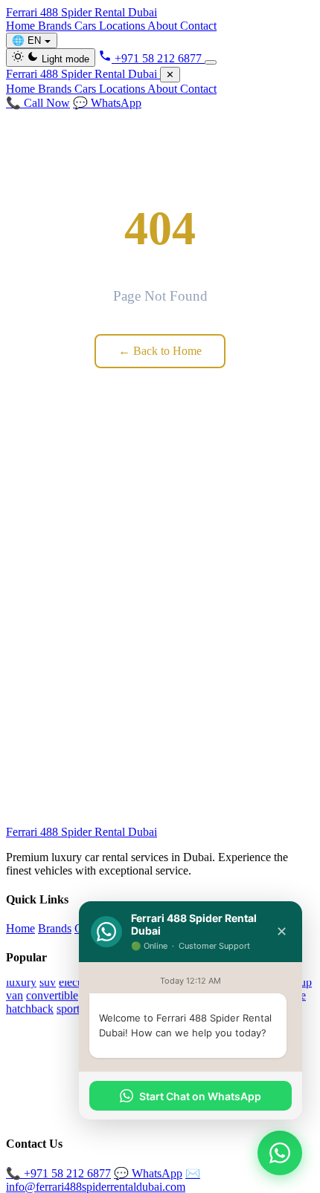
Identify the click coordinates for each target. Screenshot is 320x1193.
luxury (21, 981)
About (163, 25)
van (14, 995)
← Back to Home (160, 350)
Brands (56, 25)
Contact (198, 25)
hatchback (30, 1008)
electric (75, 981)
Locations (123, 25)
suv (47, 981)
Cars (86, 25)
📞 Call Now (38, 103)
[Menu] (211, 62)
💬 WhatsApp (107, 103)
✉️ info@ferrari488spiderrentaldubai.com (103, 1180)
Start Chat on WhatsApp (200, 1096)
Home (22, 25)
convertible (52, 995)
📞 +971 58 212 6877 (58, 1173)
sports (70, 1008)
